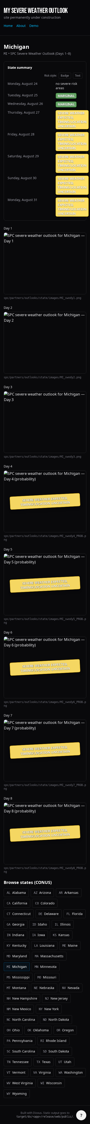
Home (8, 25)
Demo (33, 25)
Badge (65, 75)
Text (77, 75)
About (21, 25)
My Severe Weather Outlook (36, 10)
